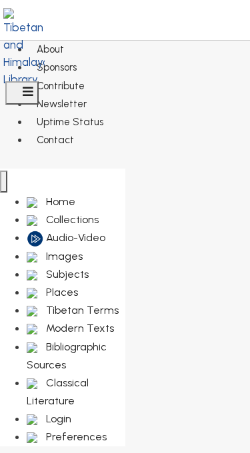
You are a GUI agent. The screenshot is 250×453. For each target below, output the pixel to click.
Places (60, 292)
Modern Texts (78, 328)
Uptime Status (70, 122)
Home (59, 201)
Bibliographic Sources (67, 355)
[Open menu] (22, 93)
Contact (55, 140)
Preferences (75, 436)
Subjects (66, 274)
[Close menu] (3, 182)
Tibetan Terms (81, 310)
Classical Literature (58, 391)
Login (57, 418)
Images (63, 256)
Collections (71, 219)
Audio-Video (74, 237)
